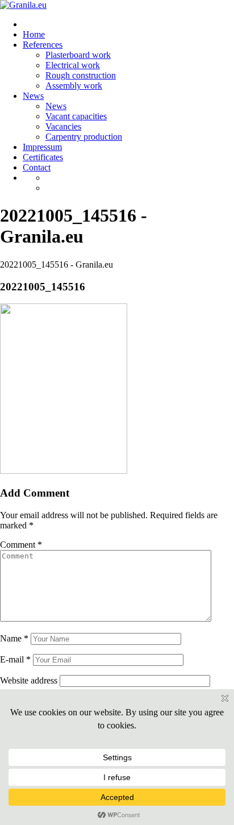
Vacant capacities (76, 116)
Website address (28, 680)
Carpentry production (83, 136)
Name (14, 638)
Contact (37, 167)
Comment (21, 544)
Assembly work (73, 85)
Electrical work (72, 65)
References (42, 44)
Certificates (43, 157)
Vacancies (63, 126)
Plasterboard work (78, 55)
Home (34, 34)
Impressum (42, 147)
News (33, 96)
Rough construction (80, 75)
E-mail (15, 659)
